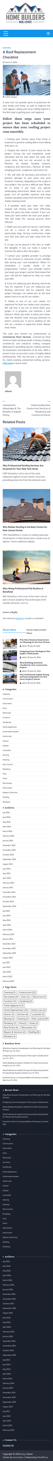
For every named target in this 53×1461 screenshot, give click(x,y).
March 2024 (7, 930)
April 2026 (7, 826)
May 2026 (7, 822)
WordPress (42, 1457)
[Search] (48, 33)
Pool (4, 774)
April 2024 (7, 925)
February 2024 (8, 934)
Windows (6, 802)
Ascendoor (18, 1457)
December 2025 (9, 845)
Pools (5, 778)
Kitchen (6, 746)
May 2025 (6, 873)
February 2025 (8, 883)
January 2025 (8, 887)
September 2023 (9, 953)
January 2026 (8, 840)
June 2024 (7, 915)
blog (23, 1454)
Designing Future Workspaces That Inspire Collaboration (35, 652)
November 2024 (9, 897)
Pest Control (8, 764)
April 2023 (7, 972)
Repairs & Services (10, 792)
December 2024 (9, 892)
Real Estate (7, 783)
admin (24, 646)
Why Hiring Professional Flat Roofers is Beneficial (23, 590)
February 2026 (8, 836)
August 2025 (8, 864)
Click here (8, 363)
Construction (8, 699)
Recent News (9, 629)
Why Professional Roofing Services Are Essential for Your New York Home (23, 467)
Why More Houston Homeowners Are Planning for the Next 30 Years (35, 641)
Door (5, 708)
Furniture (6, 717)
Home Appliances (10, 727)
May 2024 (7, 920)
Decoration (7, 703)
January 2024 (8, 939)
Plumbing (6, 769)
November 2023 (9, 948)
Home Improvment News (36, 631)
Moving (6, 755)
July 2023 (6, 962)
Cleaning (6, 694)
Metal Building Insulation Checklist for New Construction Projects (33, 665)
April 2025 (7, 878)
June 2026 (7, 817)
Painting (6, 760)
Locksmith (7, 750)
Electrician (7, 713)
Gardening (7, 722)
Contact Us (8, 1445)
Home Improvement (11, 731)
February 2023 (8, 981)
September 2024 (9, 906)
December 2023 (9, 944)
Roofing (7, 48)
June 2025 (6, 869)
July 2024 (6, 911)
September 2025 (9, 859)
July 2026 (6, 812)
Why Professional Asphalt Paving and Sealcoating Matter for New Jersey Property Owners (34, 677)
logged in (19, 618)
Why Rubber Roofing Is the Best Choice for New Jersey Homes (25, 529)
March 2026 (7, 831)
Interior (6, 741)
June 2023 (6, 967)
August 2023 (8, 958)
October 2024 (8, 901)
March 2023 (7, 976)
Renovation (7, 788)
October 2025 (8, 855)
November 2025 (9, 850)
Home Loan (7, 736)
